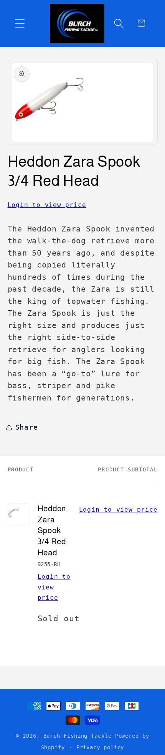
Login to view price (47, 204)
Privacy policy (100, 747)
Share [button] (26, 427)
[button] (20, 23)
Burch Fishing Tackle (77, 736)
